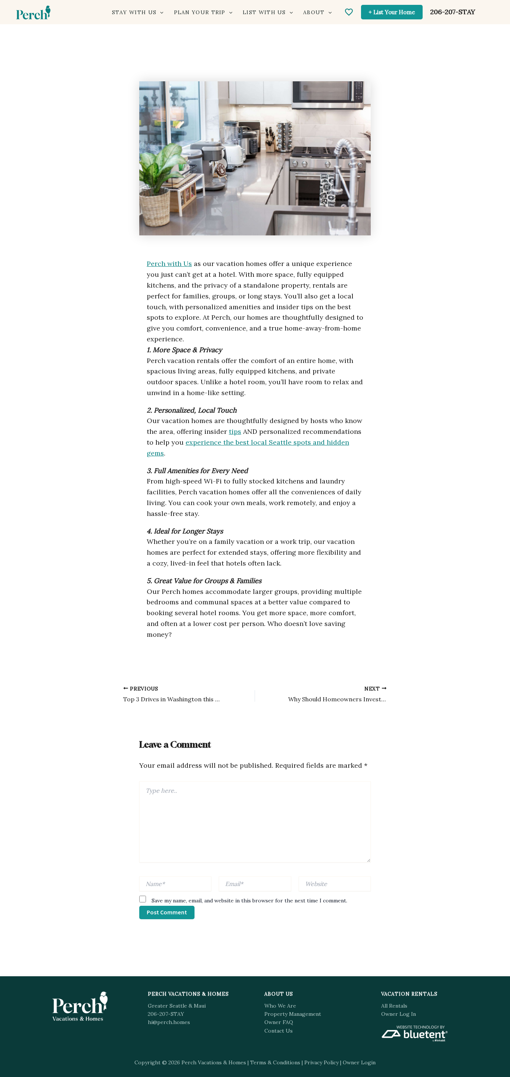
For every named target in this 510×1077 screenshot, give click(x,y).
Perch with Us (169, 263)
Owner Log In (398, 1014)
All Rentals (394, 1005)
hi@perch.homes (169, 1022)
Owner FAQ (278, 1022)
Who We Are (280, 1005)
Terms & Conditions (275, 1062)
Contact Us (278, 1030)
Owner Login (359, 1062)
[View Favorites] (349, 12)
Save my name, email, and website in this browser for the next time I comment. (249, 900)
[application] (159, 12)
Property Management (292, 1014)
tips (235, 431)
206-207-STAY (452, 11)
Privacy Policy (321, 1062)
